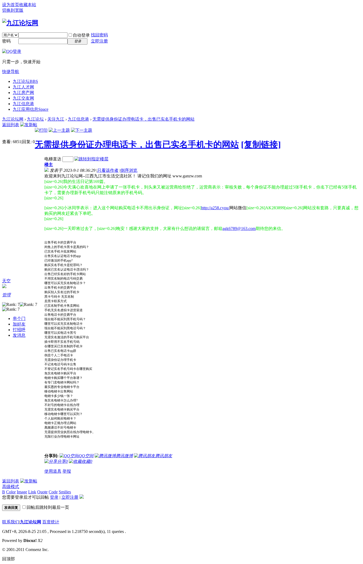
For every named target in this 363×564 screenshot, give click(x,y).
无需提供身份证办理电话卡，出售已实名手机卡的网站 (143, 119)
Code (53, 492)
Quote (42, 492)
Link (32, 492)
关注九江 (55, 119)
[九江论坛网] (20, 22)
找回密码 (99, 35)
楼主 (48, 164)
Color (11, 492)
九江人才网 (23, 87)
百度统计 (50, 522)
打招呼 (19, 329)
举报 (66, 471)
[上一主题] (59, 130)
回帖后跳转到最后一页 (48, 507)
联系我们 (10, 522)
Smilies (65, 492)
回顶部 (8, 559)
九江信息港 (23, 103)
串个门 (19, 318)
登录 (54, 497)
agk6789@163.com (239, 228)
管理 (6, 295)
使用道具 (52, 471)
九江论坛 (25, 81)
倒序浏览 (128, 170)
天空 (6, 281)
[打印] (41, 130)
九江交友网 (23, 98)
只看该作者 (108, 170)
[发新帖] (28, 124)
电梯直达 (52, 159)
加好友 (19, 324)
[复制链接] (261, 144)
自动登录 (81, 35)
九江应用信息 (30, 109)
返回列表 (10, 124)
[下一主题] (81, 130)
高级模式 (10, 486)
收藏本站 (27, 4)
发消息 (19, 335)
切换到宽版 (12, 10)
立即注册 (99, 41)
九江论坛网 (12, 119)
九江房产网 (23, 92)
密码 (6, 41)
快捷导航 (10, 71)
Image (22, 492)
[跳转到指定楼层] (91, 159)
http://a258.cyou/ (215, 208)
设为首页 (10, 4)
